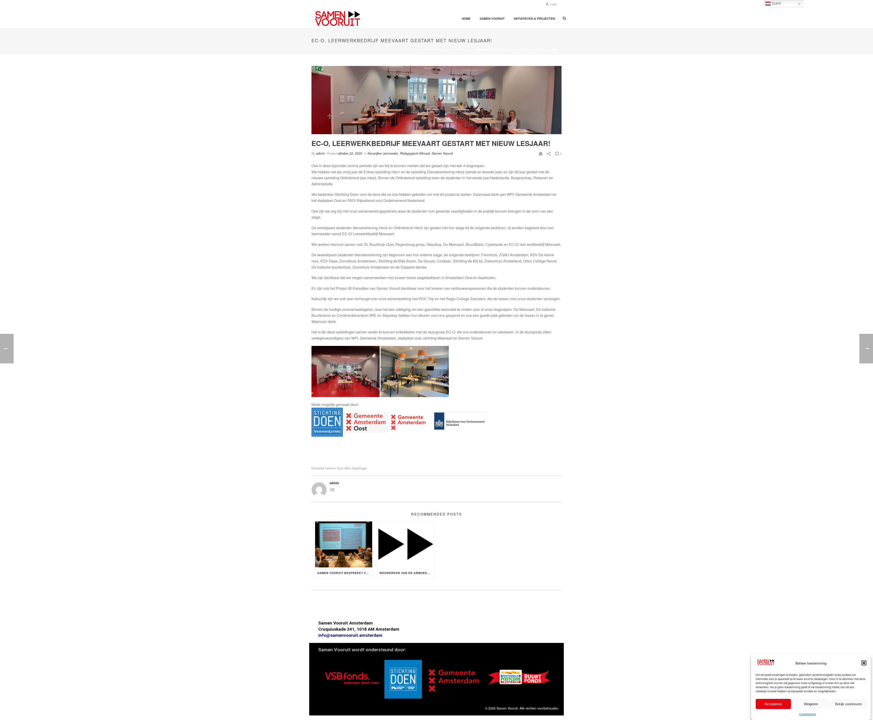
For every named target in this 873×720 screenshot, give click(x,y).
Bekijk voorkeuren (848, 704)
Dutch (776, 3)
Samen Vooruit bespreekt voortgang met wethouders (344, 573)
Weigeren (811, 704)
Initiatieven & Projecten (534, 18)
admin (320, 153)
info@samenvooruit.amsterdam (350, 635)
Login (553, 4)
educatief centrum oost (327, 468)
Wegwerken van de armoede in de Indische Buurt (406, 573)
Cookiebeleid (807, 714)
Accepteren (773, 704)
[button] (864, 663)
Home (466, 18)
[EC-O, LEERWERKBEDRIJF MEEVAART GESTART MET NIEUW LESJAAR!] (436, 100)
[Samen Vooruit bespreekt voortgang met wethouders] (343, 544)
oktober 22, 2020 (350, 153)
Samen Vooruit (442, 153)
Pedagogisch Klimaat (415, 153)
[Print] (540, 153)
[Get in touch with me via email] (332, 490)
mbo (347, 468)
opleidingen (359, 468)
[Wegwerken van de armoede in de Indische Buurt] (405, 544)
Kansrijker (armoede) (446, 50)
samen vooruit (492, 18)
